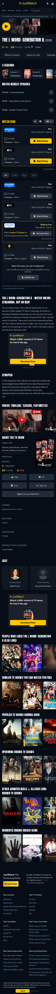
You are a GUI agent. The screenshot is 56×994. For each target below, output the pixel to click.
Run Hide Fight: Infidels (12, 955)
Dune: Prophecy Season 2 (39, 955)
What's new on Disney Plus (40, 939)
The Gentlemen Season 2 (39, 959)
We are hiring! (11, 884)
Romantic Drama (15, 509)
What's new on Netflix (38, 926)
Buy (24, 175)
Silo (30, 913)
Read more (7, 456)
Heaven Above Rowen (12, 959)
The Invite (7, 913)
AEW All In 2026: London (13, 969)
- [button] (13, 92)
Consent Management (35, 883)
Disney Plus (8, 936)
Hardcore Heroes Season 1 (40, 969)
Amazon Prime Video (11, 929)
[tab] (28, 92)
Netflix (6, 926)
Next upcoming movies (12, 951)
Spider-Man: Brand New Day (14, 906)
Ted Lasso (33, 903)
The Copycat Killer (10, 966)
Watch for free (33, 55)
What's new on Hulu (37, 943)
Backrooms (7, 903)
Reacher (32, 910)
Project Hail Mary (10, 910)
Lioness (32, 906)
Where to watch (12, 55)
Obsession (7, 899)
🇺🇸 (47, 121)
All (5, 175)
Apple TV (7, 933)
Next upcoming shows (38, 951)
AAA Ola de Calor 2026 (12, 962)
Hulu (5, 940)
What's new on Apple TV (39, 936)
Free (15, 175)
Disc (34, 175)
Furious (32, 899)
